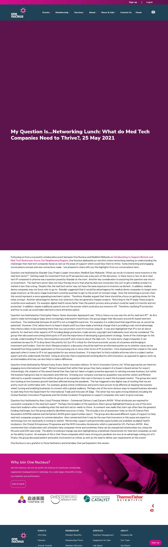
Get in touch (18, 484)
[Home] (19, 12)
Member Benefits (73, 535)
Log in (149, 2)
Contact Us (126, 12)
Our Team (125, 540)
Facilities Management (103, 535)
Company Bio (127, 535)
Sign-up (133, 2)
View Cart (153, 12)
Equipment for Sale (102, 540)
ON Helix (42, 535)
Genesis (41, 540)
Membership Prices (74, 540)
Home (139, 12)
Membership (62, 12)
